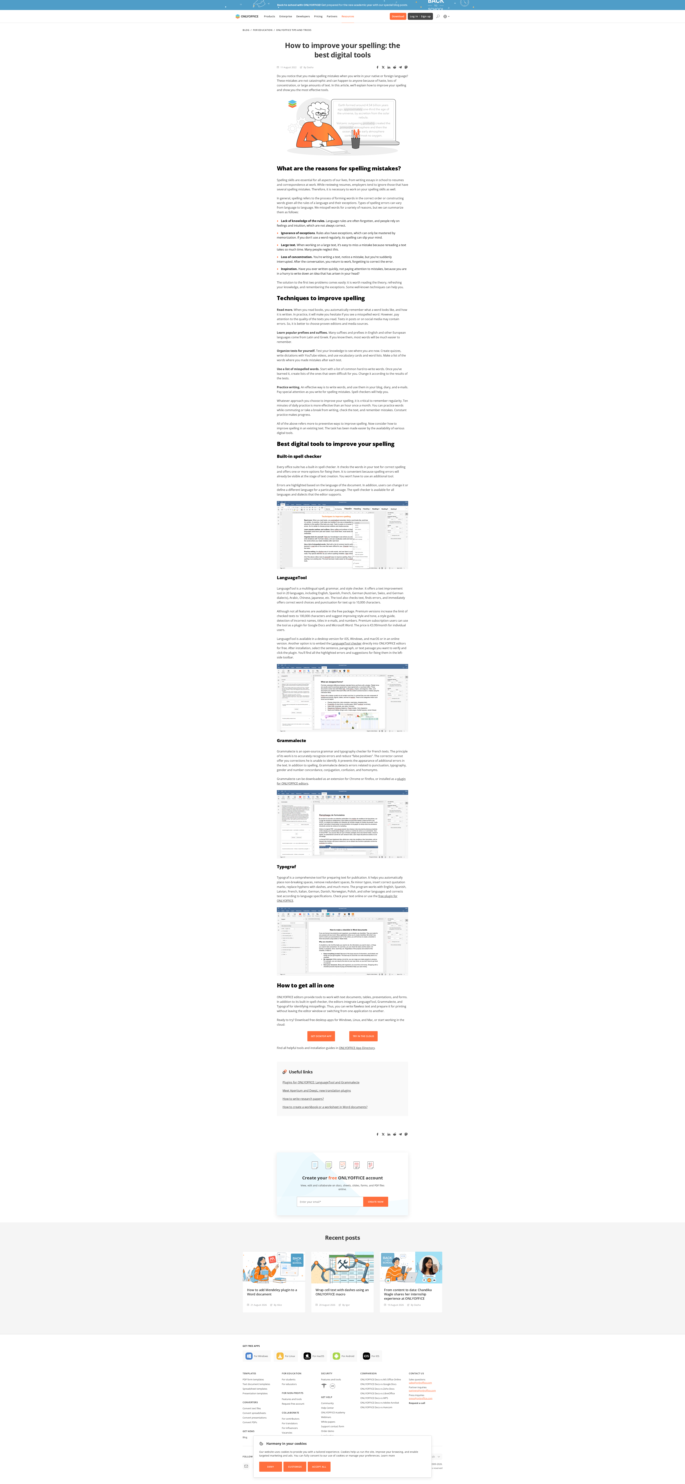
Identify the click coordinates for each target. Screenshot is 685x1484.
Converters (250, 1402)
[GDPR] (332, 1386)
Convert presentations (255, 1417)
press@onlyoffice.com (420, 1398)
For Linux (290, 1356)
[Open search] (438, 16)
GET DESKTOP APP (321, 1036)
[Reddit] (394, 67)
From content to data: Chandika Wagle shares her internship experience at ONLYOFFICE (408, 1294)
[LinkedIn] (389, 67)
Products (269, 16)
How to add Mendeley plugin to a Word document (272, 1292)
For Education (263, 30)
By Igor (346, 1304)
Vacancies (287, 1432)
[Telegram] (400, 67)
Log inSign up (420, 16)
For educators (289, 1384)
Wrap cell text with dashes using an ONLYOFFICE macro (342, 1292)
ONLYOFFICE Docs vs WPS (374, 1398)
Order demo (327, 1431)
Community (327, 1403)
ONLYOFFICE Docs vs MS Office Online (380, 1379)
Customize (295, 1466)
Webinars (326, 1417)
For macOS (318, 1356)
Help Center (327, 1407)
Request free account (293, 1403)
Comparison (368, 1373)
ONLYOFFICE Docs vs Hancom (376, 1407)
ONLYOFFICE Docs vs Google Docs (378, 1384)
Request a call (417, 1403)
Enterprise (285, 16)
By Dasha (308, 67)
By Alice (278, 1304)
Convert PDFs (250, 1422)
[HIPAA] (324, 1386)
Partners (332, 16)
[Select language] (446, 16)
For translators (290, 1423)
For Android (348, 1356)
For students (288, 1379)
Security (326, 1373)
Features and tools (292, 1399)
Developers (303, 16)
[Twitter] (383, 67)
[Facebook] (377, 67)
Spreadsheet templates (255, 1388)
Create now (375, 1201)
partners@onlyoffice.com (422, 1390)
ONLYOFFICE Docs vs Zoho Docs (377, 1388)
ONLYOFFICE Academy (333, 1412)
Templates (249, 1373)
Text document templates (256, 1384)
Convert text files (252, 1408)
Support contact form (332, 1426)
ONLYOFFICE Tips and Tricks (293, 30)
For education (291, 1373)
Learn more (388, 1455)
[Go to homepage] (246, 16)
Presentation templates (255, 1393)
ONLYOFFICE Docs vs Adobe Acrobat (379, 1402)
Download (398, 16)
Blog (246, 30)
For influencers (290, 1428)
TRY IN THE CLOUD (363, 1036)
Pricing (318, 16)
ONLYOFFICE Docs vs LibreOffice (377, 1393)
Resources (348, 16)
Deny (270, 1466)
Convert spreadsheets (254, 1413)
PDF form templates (253, 1379)
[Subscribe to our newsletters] (246, 1466)
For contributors (290, 1418)
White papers (328, 1421)
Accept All (319, 1466)
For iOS (375, 1356)
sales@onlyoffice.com (420, 1382)
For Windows (261, 1356)
